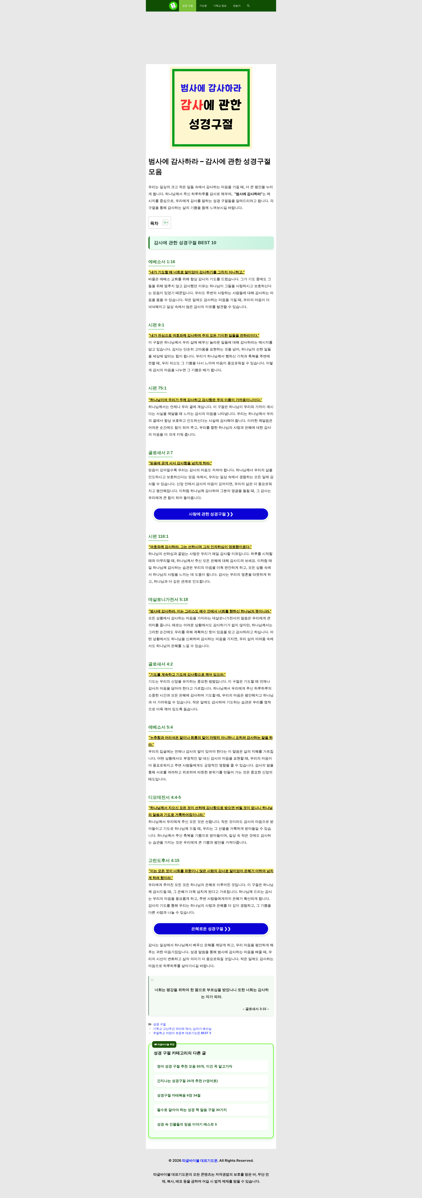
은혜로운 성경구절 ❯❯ (211, 928)
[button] (248, 6)
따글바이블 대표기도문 (200, 1160)
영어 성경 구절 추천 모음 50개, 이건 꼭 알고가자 (194, 1066)
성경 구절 (187, 5)
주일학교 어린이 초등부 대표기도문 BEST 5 (182, 1033)
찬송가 (237, 5)
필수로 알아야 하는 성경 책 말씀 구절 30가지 (192, 1110)
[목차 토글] (163, 222)
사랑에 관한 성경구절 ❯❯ (211, 514)
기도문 (203, 5)
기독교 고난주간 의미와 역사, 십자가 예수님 (182, 1028)
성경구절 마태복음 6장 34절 (179, 1095)
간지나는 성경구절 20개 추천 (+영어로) (187, 1081)
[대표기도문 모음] (173, 6)
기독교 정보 (219, 5)
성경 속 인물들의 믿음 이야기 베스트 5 (187, 1124)
